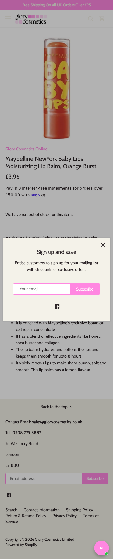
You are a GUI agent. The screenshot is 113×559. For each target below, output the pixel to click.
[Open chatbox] (101, 548)
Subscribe (84, 289)
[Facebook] (57, 306)
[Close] (103, 245)
